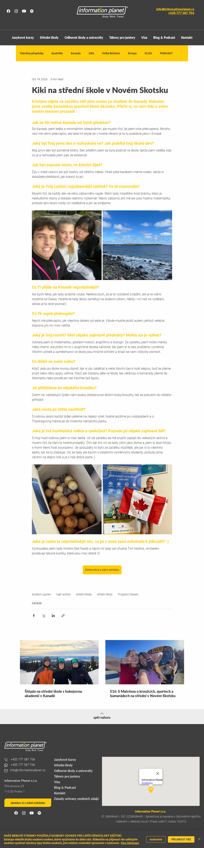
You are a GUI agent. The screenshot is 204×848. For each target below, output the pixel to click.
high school (63, 594)
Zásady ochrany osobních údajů (75, 799)
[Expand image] (67, 245)
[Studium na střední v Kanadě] (144, 662)
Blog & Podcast (65, 787)
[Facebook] (8, 11)
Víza (57, 782)
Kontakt (59, 793)
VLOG (148, 53)
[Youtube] (24, 11)
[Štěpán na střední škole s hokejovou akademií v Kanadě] (59, 662)
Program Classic (128, 594)
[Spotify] (31, 11)
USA (91, 53)
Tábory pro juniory (67, 776)
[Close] (199, 839)
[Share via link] (63, 615)
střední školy (105, 594)
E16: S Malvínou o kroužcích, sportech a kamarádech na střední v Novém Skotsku (143, 693)
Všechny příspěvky (31, 53)
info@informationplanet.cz (175, 9)
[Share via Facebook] (34, 615)
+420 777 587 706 (23, 765)
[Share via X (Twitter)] (43, 615)
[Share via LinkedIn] (53, 615)
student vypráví (41, 594)
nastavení (156, 839)
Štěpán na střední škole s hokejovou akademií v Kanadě (53, 693)
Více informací (130, 843)
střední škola (84, 594)
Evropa (132, 53)
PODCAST (166, 53)
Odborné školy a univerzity (73, 771)
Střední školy (63, 765)
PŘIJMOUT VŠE (181, 839)
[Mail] (6, 771)
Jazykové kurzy (65, 759)
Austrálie (57, 53)
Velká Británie (111, 53)
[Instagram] (16, 11)
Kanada (76, 53)
